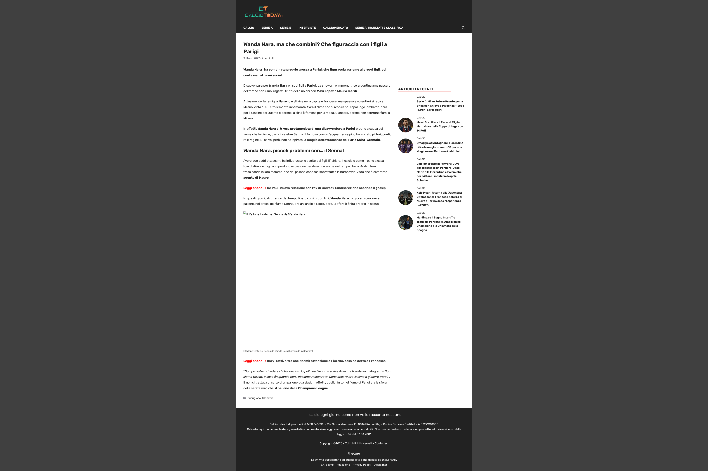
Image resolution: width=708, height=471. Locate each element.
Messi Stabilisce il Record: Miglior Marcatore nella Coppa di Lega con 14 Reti (440, 126)
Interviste (307, 27)
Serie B (285, 27)
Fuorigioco (254, 398)
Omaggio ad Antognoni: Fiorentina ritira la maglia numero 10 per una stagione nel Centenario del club (440, 147)
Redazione (343, 464)
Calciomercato (335, 27)
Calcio (248, 27)
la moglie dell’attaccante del (325, 140)
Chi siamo (327, 464)
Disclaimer (380, 464)
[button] (463, 27)
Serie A (267, 27)
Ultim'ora (267, 398)
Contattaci (381, 443)
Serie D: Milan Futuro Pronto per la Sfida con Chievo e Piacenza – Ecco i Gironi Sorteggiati (440, 105)
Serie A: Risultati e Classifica (379, 27)
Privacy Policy (362, 464)
